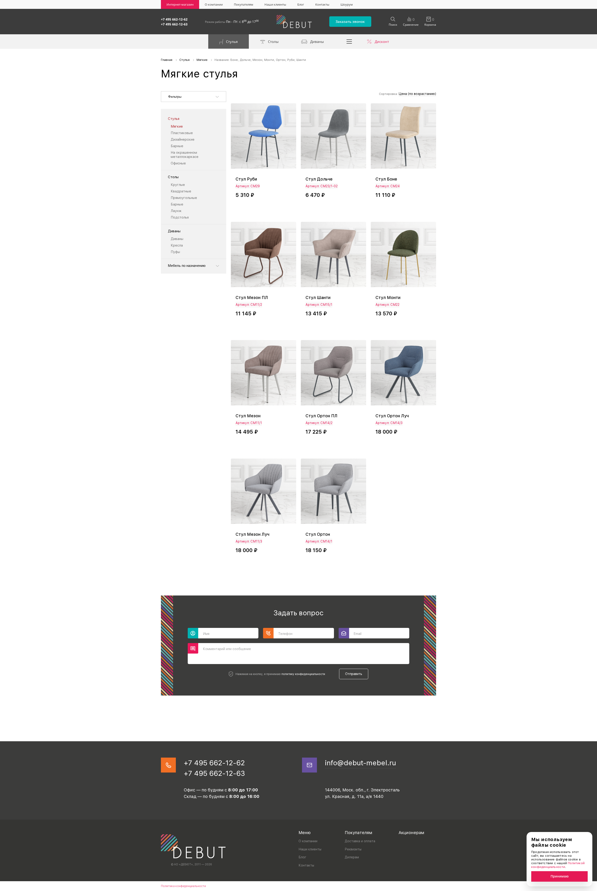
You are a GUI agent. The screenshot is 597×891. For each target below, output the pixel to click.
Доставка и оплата (360, 841)
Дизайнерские (182, 139)
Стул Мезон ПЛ (252, 297)
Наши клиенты (275, 4)
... (349, 41)
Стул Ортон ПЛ (321, 415)
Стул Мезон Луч (252, 534)
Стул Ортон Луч (392, 415)
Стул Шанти (317, 297)
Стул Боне (386, 179)
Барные (177, 146)
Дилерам (352, 857)
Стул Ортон (317, 534)
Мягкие (177, 126)
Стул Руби (246, 179)
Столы (273, 41)
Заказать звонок (350, 21)
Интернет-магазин (180, 4)
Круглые (178, 185)
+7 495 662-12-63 (174, 24)
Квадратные (181, 191)
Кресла (177, 245)
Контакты (322, 4)
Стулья (232, 41)
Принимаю (560, 876)
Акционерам (411, 832)
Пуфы (175, 252)
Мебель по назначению (186, 266)
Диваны (317, 41)
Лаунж (176, 211)
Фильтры (174, 96)
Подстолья (180, 217)
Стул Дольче (319, 179)
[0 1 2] (403, 138)
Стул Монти (387, 297)
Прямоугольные (184, 198)
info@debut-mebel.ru (360, 763)
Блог (300, 4)
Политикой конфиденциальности (558, 865)
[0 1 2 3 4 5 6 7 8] (333, 138)
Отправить (353, 674)
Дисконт (382, 41)
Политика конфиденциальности (183, 886)
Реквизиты (353, 849)
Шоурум (346, 4)
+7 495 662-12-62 (174, 19)
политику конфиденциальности (303, 674)
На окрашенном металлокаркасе (184, 154)
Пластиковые (182, 133)
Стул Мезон (248, 415)
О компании (214, 4)
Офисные (178, 163)
